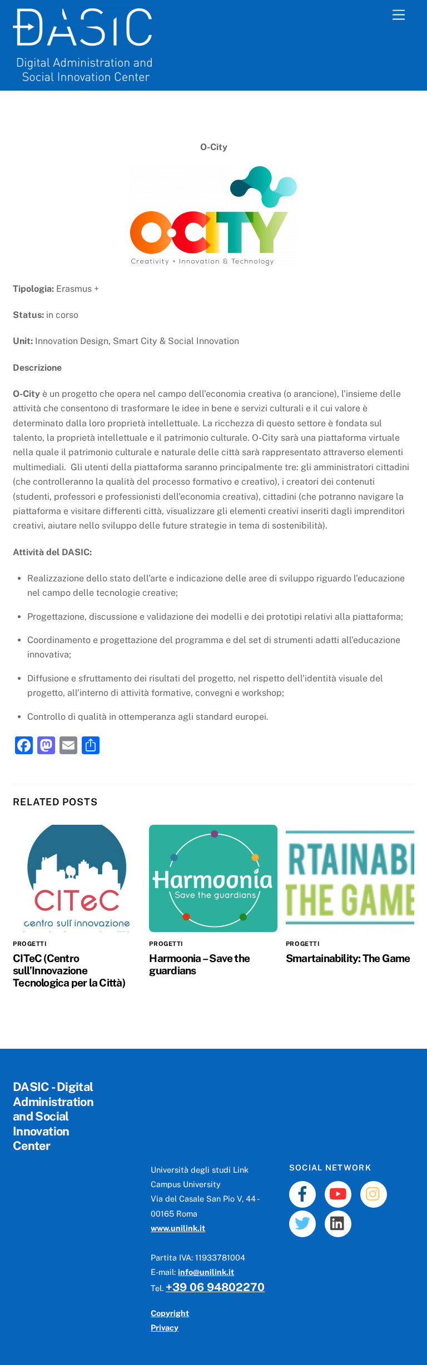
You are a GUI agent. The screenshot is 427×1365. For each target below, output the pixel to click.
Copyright (170, 1313)
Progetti (29, 944)
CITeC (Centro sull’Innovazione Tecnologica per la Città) (69, 970)
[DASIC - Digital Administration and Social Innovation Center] (82, 76)
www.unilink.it (178, 1228)
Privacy (164, 1327)
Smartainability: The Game (348, 958)
